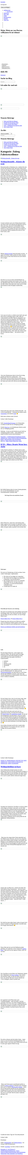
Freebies (6, 18)
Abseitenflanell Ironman (9, 423)
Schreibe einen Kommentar (14, 439)
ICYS (21, 762)
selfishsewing (7, 10)
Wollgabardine (7, 1142)
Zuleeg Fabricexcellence (14, 438)
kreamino (3, 2)
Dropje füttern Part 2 (17, 618)
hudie (14, 413)
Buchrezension (7, 17)
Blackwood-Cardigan (17, 1087)
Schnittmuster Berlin (20, 436)
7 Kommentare (14, 763)
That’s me (6, 20)
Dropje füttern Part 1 (6, 618)
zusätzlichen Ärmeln (16, 714)
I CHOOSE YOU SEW (20, 760)
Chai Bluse (7, 1146)
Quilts (5, 16)
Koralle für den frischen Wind (11, 122)
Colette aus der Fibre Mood (10, 124)
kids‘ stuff (6, 14)
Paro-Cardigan (15, 975)
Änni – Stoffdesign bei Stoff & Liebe (13, 125)
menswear (6, 13)
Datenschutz (4, 1153)
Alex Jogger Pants (8, 127)
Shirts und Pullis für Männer (11, 121)
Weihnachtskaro (18, 1142)
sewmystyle (10, 11)
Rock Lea (7, 427)
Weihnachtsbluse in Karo (11, 767)
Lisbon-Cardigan (9, 1085)
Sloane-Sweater (8, 253)
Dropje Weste (5, 714)
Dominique (12, 436)
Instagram (3, 75)
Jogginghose (4, 413)
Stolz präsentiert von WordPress (15, 1153)
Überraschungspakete (6, 672)
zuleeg (5, 439)
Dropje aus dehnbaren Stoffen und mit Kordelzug (13, 627)
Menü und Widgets (5, 7)
